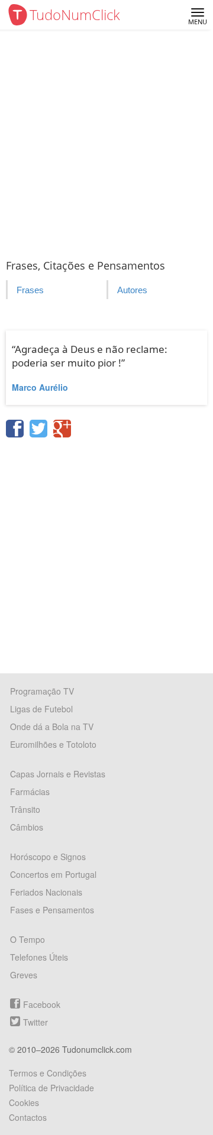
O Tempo (27, 939)
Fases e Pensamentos (52, 910)
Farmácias (30, 791)
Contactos (28, 1117)
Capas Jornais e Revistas (57, 774)
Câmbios (26, 827)
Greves (23, 975)
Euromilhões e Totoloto (53, 744)
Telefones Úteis (39, 957)
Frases (30, 290)
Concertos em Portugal (53, 874)
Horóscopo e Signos (48, 856)
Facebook (41, 1004)
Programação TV (42, 691)
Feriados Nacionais (46, 892)
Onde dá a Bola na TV (51, 726)
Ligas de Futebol (41, 709)
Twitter (35, 1022)
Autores (132, 290)
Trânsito (25, 809)
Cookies (24, 1102)
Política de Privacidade (51, 1088)
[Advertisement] (106, 141)
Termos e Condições (47, 1073)
